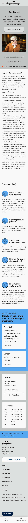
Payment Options (7, 481)
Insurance (5, 485)
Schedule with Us (14, 29)
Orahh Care (23, 500)
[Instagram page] (6, 490)
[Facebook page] (3, 490)
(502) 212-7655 (16, 61)
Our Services (6, 469)
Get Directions (14, 395)
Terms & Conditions (14, 500)
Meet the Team (6, 473)
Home (3, 465)
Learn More (7, 345)
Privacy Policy (5, 500)
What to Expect (6, 477)
